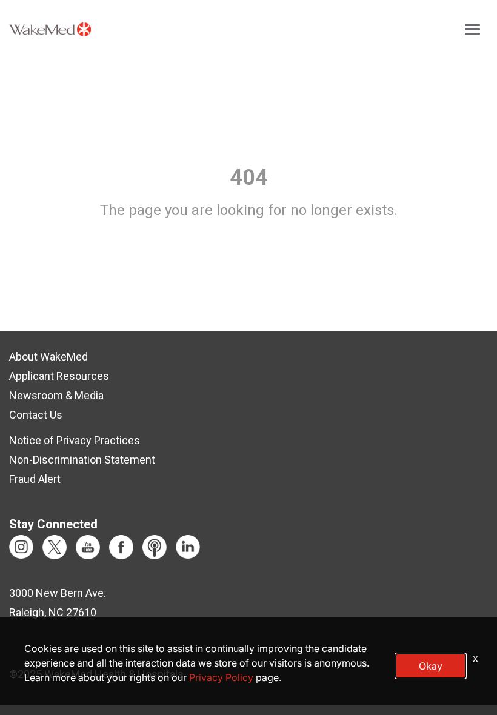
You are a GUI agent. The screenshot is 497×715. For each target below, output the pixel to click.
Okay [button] (430, 666)
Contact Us (35, 414)
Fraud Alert (35, 479)
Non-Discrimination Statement (82, 459)
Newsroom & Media (56, 395)
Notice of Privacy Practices (74, 440)
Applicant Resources (59, 376)
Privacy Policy (221, 677)
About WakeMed (48, 356)
